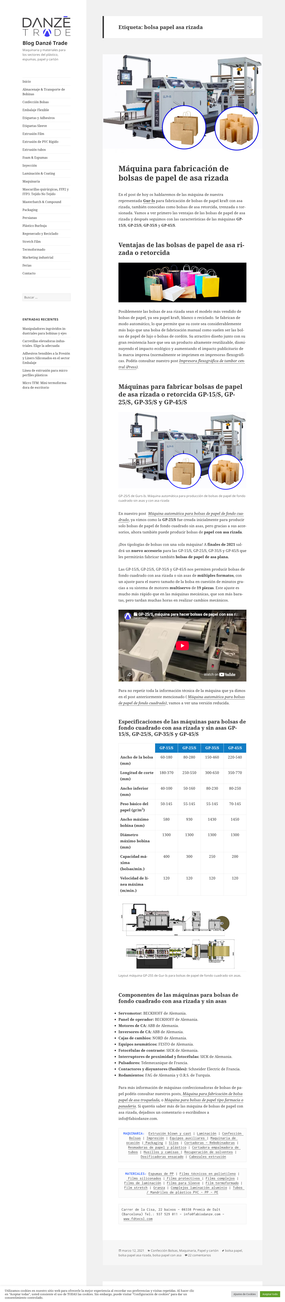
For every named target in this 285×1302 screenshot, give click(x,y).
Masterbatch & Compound (41, 202)
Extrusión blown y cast (170, 1133)
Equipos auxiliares (188, 1138)
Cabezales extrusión (207, 1157)
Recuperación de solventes (208, 1152)
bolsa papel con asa (167, 1255)
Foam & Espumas (35, 157)
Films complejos (220, 1178)
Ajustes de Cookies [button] (244, 1294)
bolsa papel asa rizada (134, 1255)
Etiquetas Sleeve (34, 126)
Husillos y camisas (162, 1152)
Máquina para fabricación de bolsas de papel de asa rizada (173, 173)
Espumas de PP (161, 1174)
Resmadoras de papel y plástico (157, 1147)
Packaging (30, 210)
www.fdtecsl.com (138, 1219)
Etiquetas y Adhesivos (38, 118)
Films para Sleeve (183, 1183)
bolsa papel (233, 1250)
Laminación (206, 1133)
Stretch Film (31, 241)
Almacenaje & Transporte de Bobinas (43, 91)
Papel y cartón (208, 1250)
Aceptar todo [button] (270, 1294)
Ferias (26, 265)
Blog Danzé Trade (44, 42)
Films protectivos (183, 1178)
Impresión (155, 1138)
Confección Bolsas (35, 102)
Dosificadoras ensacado (162, 1157)
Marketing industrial (37, 257)
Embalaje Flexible (35, 110)
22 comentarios (199, 1255)
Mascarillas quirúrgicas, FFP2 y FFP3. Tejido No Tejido (45, 191)
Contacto (28, 273)
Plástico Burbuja (34, 226)
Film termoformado (222, 1183)
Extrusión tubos (34, 149)
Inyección (29, 165)
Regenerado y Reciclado (40, 233)
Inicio (26, 81)
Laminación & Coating (38, 173)
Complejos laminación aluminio (199, 1188)
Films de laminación (142, 1183)
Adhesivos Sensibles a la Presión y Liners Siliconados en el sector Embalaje (46, 358)
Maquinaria (31, 181)
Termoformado (33, 249)
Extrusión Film (33, 134)
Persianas (29, 218)
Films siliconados (143, 1178)
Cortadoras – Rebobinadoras (209, 1143)
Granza (159, 1188)
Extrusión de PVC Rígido (40, 142)
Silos (174, 1143)
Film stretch (136, 1188)
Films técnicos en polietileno (208, 1174)
